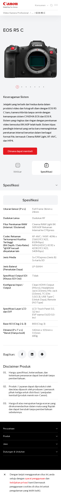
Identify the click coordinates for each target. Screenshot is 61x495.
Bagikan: (9, 354)
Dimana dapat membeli (20, 151)
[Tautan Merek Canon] (10, 5)
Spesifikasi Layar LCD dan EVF (14, 310)
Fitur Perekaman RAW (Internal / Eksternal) (15, 226)
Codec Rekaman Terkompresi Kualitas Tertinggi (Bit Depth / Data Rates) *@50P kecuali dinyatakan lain (16, 243)
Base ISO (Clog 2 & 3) (14, 323)
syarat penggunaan (35, 478)
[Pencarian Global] (51, 5)
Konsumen (40, 5)
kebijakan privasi (19, 482)
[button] (17, 86)
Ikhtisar (17, 171)
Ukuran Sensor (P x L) (14, 208)
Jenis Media (9, 257)
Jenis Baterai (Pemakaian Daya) (13, 268)
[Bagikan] (22, 354)
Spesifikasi (46, 171)
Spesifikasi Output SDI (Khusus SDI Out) (15, 277)
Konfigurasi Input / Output (13, 286)
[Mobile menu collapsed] (56, 5)
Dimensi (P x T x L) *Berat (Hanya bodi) (14, 331)
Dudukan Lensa (11, 217)
